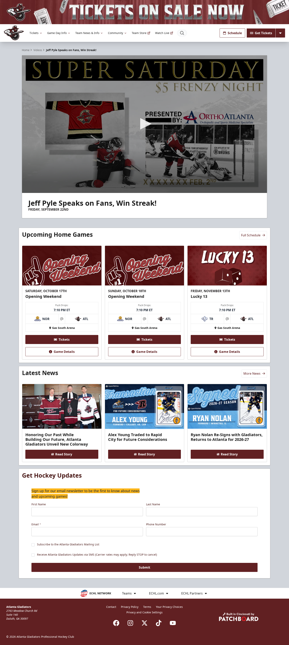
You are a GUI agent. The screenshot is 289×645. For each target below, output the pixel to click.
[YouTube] (172, 622)
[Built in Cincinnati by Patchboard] (238, 617)
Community (115, 33)
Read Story (63, 454)
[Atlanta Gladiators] (14, 33)
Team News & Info (87, 33)
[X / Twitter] (144, 622)
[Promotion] (144, 12)
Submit (144, 567)
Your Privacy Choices (169, 607)
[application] (144, 124)
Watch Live (162, 33)
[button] (144, 123)
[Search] (182, 33)
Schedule (235, 33)
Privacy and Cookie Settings (144, 612)
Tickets (34, 33)
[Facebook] (116, 622)
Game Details (64, 352)
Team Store (139, 33)
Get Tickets (263, 33)
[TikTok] (158, 622)
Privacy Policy (129, 607)
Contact (111, 607)
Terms (147, 607)
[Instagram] (130, 622)
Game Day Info (57, 33)
